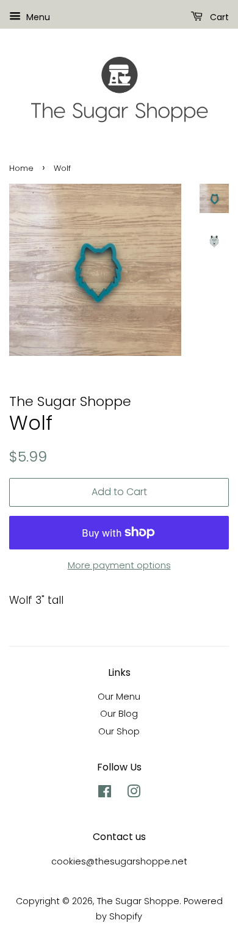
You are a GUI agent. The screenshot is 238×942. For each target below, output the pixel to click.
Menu (37, 17)
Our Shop (119, 731)
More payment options (119, 565)
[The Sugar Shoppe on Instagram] (133, 794)
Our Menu (119, 696)
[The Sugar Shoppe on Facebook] (105, 794)
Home (21, 168)
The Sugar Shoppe (138, 901)
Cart (218, 17)
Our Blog (119, 714)
